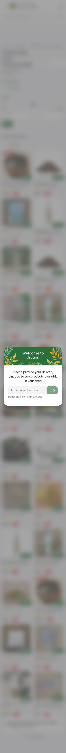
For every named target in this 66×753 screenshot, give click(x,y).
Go (52, 390)
